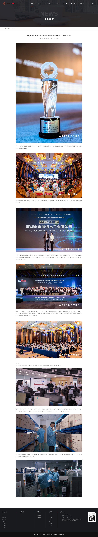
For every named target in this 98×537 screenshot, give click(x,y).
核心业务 (39, 3)
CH (92, 3)
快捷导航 (4, 512)
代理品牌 (39, 515)
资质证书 (50, 519)
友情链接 (22, 512)
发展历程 (50, 517)
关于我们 (65, 3)
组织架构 (50, 523)
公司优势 (50, 525)
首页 (32, 3)
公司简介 (50, 515)
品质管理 (48, 3)
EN (95, 3)
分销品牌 (39, 517)
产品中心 (56, 3)
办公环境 (50, 521)
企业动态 (73, 3)
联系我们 (82, 3)
